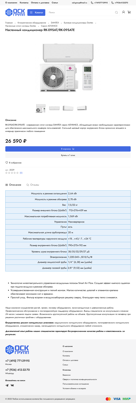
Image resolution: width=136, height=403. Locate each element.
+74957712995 (101, 2)
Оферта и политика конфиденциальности (80, 379)
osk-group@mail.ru (79, 2)
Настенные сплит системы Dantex (20, 25)
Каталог (39, 12)
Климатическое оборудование (32, 22)
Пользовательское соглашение (76, 384)
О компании (11, 2)
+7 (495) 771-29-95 (17, 361)
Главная (9, 22)
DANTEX (55, 22)
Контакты (24, 2)
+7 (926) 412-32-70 (17, 370)
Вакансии (67, 375)
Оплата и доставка (40, 2)
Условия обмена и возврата (74, 388)
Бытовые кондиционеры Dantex (78, 22)
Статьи (55, 2)
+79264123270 (121, 2)
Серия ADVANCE (49, 25)
